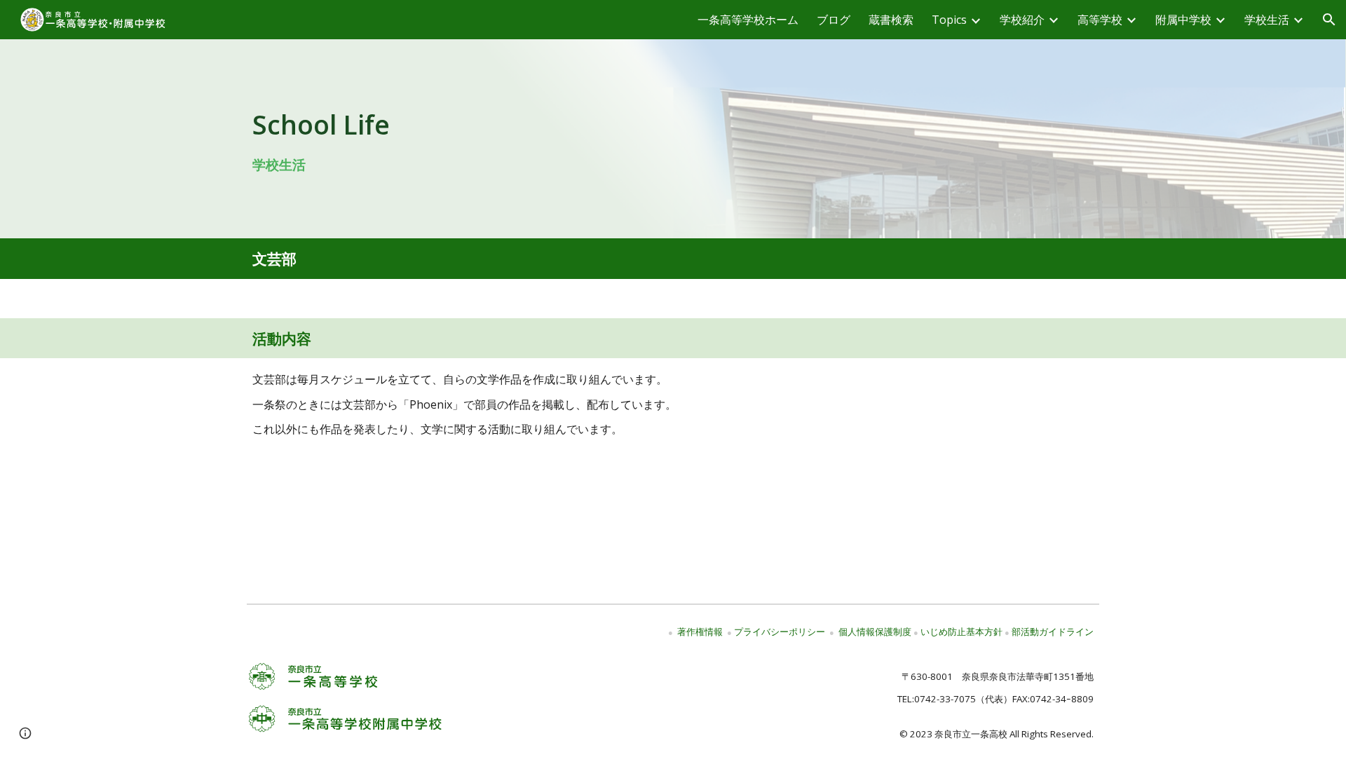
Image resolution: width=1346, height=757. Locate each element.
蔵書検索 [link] (891, 19)
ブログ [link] (833, 19)
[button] (1329, 19)
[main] (673, 138)
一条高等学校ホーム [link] (748, 19)
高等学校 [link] (1100, 19)
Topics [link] (949, 19)
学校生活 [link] (1266, 19)
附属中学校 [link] (1183, 19)
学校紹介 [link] (1022, 19)
